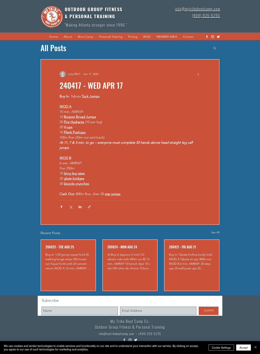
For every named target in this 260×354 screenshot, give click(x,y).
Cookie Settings (221, 347)
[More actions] (198, 74)
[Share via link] (89, 207)
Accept (243, 347)
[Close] (255, 347)
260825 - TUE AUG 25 (59, 246)
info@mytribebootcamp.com (116, 334)
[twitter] (218, 37)
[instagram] (213, 37)
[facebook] (207, 37)
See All (215, 232)
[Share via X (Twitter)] (71, 207)
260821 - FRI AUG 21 (182, 246)
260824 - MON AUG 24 (122, 246)
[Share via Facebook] (61, 207)
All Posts (53, 48)
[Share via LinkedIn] (80, 207)
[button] (68, 36)
